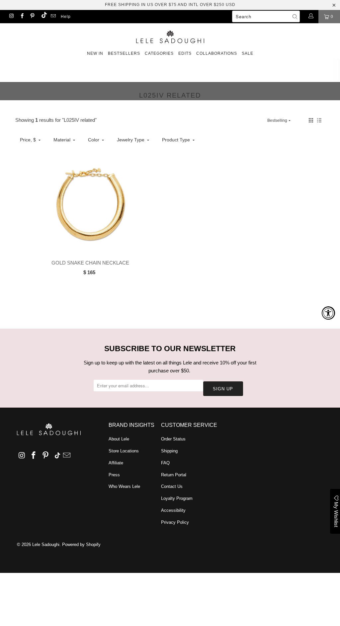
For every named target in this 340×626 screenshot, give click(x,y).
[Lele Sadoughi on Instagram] (11, 16)
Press (114, 474)
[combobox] (266, 16)
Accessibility (173, 510)
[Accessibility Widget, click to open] (328, 313)
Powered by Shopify (81, 544)
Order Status (173, 438)
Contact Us (172, 486)
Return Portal (173, 474)
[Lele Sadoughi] (170, 35)
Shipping (169, 450)
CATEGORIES (159, 53)
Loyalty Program (177, 498)
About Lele (119, 438)
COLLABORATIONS (216, 53)
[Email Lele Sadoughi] (53, 16)
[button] (310, 120)
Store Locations (124, 450)
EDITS (185, 53)
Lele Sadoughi (45, 544)
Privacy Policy (175, 522)
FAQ (165, 462)
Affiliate (116, 462)
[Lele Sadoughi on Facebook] (21, 16)
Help (66, 16)
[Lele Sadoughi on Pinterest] (32, 16)
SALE (247, 53)
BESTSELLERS (124, 53)
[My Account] (310, 16)
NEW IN (95, 53)
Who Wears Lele (124, 486)
